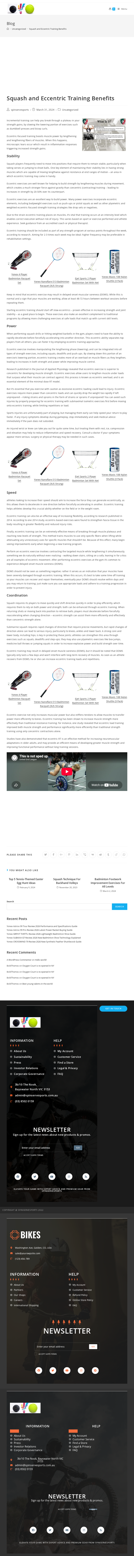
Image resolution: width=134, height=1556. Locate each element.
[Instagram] (69, 1176)
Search (10, 901)
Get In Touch (113, 1008)
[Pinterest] (95, 1370)
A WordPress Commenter (19, 959)
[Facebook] (18, 1176)
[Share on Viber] (85, 854)
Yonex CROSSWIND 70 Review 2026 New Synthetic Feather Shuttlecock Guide (44, 941)
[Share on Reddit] (100, 854)
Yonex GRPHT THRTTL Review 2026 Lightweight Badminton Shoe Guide (41, 933)
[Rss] (86, 1176)
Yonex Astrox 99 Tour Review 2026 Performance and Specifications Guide (42, 926)
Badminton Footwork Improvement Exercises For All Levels (108, 882)
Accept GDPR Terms (33, 1155)
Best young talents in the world (37, 983)
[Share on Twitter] (45, 854)
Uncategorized (70, 109)
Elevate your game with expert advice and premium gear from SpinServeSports (52, 1190)
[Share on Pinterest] (69, 854)
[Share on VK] (92, 854)
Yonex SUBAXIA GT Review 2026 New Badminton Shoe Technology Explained (44, 937)
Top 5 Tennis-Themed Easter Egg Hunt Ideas (26, 881)
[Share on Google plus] (61, 854)
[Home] (8, 28)
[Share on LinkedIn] (77, 854)
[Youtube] (52, 1176)
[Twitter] (35, 1176)
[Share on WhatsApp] (124, 854)
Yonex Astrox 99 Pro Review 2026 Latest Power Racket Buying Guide (39, 929)
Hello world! (41, 959)
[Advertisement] (67, 62)
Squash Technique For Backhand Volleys (67, 881)
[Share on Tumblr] (108, 854)
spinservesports (20, 109)
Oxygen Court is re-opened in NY (38, 965)
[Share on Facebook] (53, 854)
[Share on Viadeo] (116, 854)
